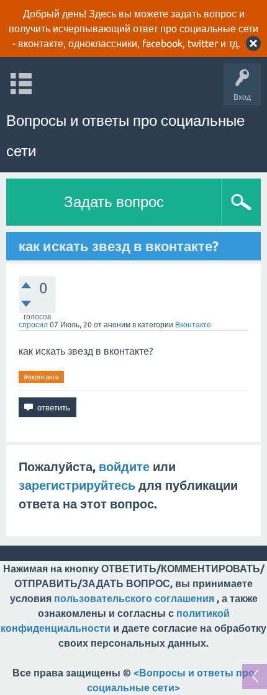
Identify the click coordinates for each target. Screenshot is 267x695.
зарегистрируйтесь (77, 485)
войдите (124, 466)
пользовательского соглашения (134, 598)
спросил (33, 325)
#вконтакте (41, 377)
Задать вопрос (114, 201)
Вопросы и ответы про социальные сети (125, 135)
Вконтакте (193, 325)
